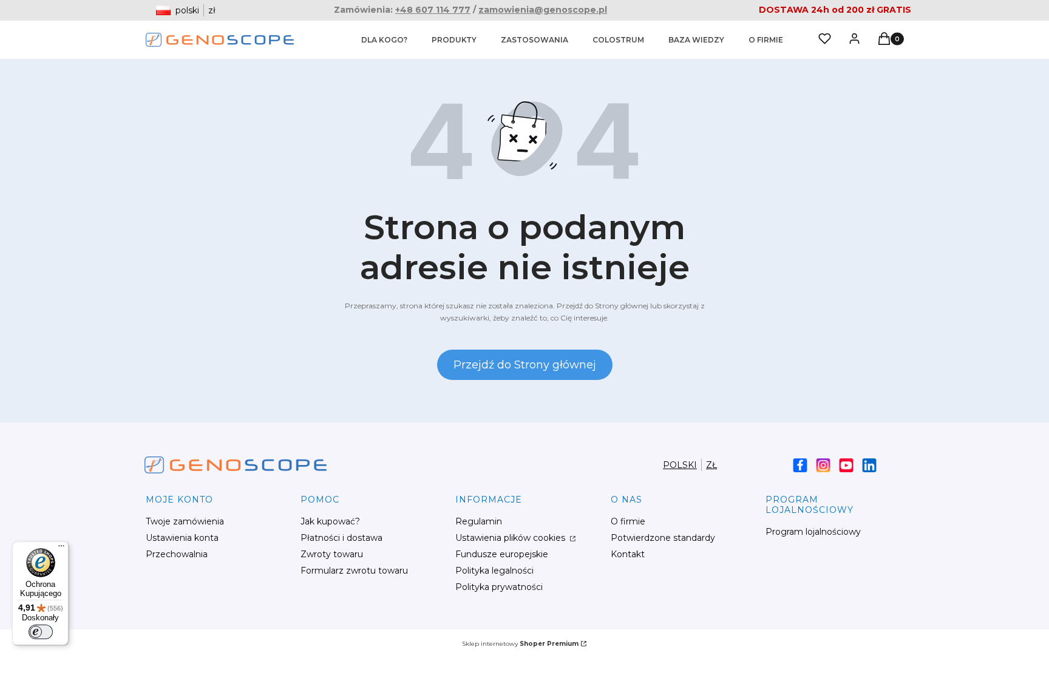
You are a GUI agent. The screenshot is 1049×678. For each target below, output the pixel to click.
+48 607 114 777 (432, 9)
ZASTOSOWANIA (534, 39)
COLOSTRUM (618, 39)
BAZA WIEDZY (696, 39)
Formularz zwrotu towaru (354, 570)
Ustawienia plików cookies (511, 537)
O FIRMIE (766, 39)
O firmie (628, 521)
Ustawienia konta (182, 537)
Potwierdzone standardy (663, 537)
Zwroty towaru (331, 554)
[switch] (41, 632)
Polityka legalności (494, 570)
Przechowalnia (177, 554)
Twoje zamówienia (185, 521)
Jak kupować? (330, 521)
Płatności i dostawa (341, 537)
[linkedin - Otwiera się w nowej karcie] (869, 465)
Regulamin (478, 521)
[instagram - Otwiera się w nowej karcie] (823, 465)
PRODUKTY (454, 39)
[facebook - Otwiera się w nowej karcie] (800, 465)
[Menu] (61, 548)
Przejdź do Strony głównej (524, 364)
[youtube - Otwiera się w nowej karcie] (846, 465)
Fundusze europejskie (501, 554)
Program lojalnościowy (813, 531)
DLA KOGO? (384, 39)
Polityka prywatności (499, 586)
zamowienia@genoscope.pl (542, 9)
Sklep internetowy (520, 644)
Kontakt (628, 554)
